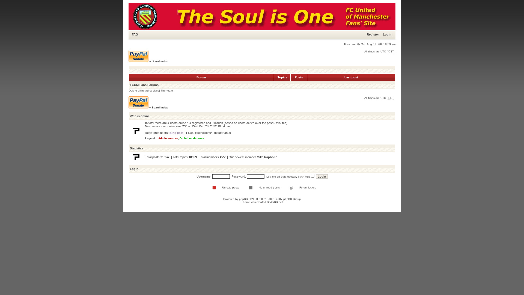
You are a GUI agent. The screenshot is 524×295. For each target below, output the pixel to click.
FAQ (135, 34)
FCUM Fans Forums (144, 85)
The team (167, 90)
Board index (160, 61)
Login (387, 34)
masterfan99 (222, 132)
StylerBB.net (275, 201)
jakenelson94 (204, 132)
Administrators (168, 138)
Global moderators (192, 138)
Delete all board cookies (144, 90)
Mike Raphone (267, 157)
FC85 (189, 132)
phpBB (243, 198)
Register (373, 34)
